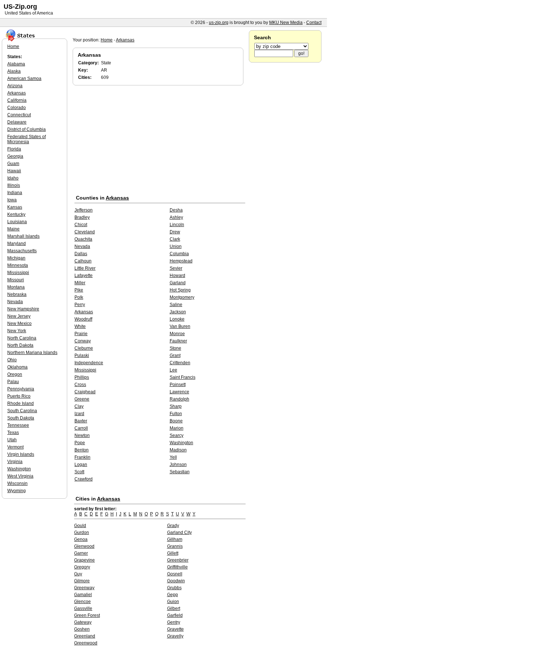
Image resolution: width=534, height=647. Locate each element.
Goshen (82, 629)
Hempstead (181, 261)
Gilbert (173, 608)
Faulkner (178, 340)
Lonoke (177, 319)
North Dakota (20, 345)
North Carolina (21, 338)
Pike (78, 290)
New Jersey (19, 316)
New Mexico (19, 323)
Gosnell (174, 573)
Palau (13, 381)
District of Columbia (26, 129)
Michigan (16, 258)
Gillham (174, 539)
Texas (13, 432)
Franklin (82, 457)
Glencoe (82, 601)
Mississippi (85, 370)
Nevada (82, 246)
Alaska (14, 71)
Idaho (13, 178)
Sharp (176, 406)
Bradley (82, 217)
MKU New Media (286, 22)
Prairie (81, 333)
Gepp (172, 594)
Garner (81, 553)
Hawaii (14, 170)
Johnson (178, 464)
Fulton (176, 413)
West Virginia (20, 476)
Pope (79, 442)
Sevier (176, 268)
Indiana (14, 192)
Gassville (83, 608)
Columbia (179, 253)
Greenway (84, 587)
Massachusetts (22, 250)
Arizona (15, 85)
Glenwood (84, 546)
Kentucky (16, 214)
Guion (173, 601)
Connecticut (19, 114)
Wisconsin (17, 483)
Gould (80, 525)
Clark (175, 239)
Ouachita (83, 239)
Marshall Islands (23, 236)
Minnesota (17, 265)
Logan (80, 464)
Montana (16, 287)
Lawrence (179, 391)
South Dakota (20, 418)
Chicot (80, 224)
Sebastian (180, 471)
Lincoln (177, 224)
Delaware (17, 122)
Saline (176, 304)
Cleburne (83, 348)
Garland (178, 282)
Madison (178, 450)
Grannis (175, 546)
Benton (81, 450)
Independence (88, 362)
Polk (78, 297)
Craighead (85, 391)
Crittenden (180, 362)
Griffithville (177, 567)
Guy (78, 573)
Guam (13, 163)
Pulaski (81, 355)
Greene (81, 399)
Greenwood (85, 643)
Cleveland (84, 231)
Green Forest (87, 615)
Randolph (179, 399)
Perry (79, 304)
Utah (12, 439)
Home (107, 40)
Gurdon (81, 532)
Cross (80, 384)
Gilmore (82, 580)
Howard (177, 275)
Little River (85, 268)
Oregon (14, 374)
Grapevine (84, 560)
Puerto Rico (19, 396)
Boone (176, 420)
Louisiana (17, 221)
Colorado (16, 107)
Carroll (81, 428)
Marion (176, 428)
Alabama (16, 64)
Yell (173, 457)
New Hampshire (23, 309)
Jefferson (83, 210)
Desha (176, 210)
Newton (82, 435)
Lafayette (83, 275)
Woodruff (83, 319)
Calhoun (83, 261)
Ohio (12, 359)
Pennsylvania (20, 388)
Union (176, 246)
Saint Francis (182, 377)
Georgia (15, 156)
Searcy (176, 435)
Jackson (178, 311)
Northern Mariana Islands (32, 352)
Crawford (83, 479)
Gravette (175, 629)
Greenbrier (178, 560)
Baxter (80, 420)
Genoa (81, 539)
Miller (79, 282)
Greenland (84, 636)
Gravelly (175, 636)
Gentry (173, 622)
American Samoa (24, 78)
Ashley (176, 217)
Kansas (14, 207)
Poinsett (178, 384)
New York (16, 330)
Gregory (82, 567)
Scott (79, 471)
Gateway (83, 622)
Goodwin (176, 580)
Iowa (12, 199)
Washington (181, 442)
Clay (79, 406)
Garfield (175, 615)
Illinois (13, 185)
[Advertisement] (160, 141)
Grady (173, 525)
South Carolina (22, 410)
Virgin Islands (20, 454)
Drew (175, 231)
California (17, 100)
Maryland (16, 243)
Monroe (177, 333)
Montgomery (182, 297)
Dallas (80, 253)
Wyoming (16, 490)
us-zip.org (218, 22)
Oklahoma (17, 367)
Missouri (15, 279)
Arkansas (125, 40)
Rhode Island (20, 403)
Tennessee (18, 425)
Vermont (15, 447)
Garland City (179, 532)
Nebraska (17, 294)
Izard (79, 413)
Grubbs (174, 587)
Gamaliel (83, 594)
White (80, 326)
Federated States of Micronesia (26, 139)
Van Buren (180, 326)
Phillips (81, 377)
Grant (175, 355)
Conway (82, 340)
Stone (175, 348)
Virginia (15, 461)
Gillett (172, 553)
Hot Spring (180, 290)
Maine (13, 229)
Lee (173, 370)
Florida (14, 149)
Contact (313, 22)
